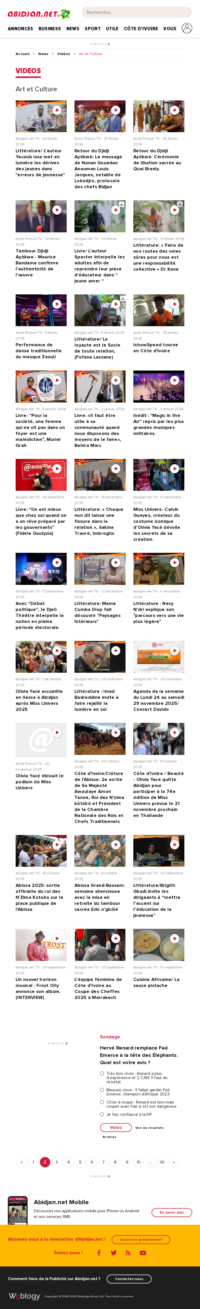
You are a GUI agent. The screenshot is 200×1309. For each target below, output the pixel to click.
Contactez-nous (129, 1279)
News (72, 29)
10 (139, 1162)
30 (162, 1162)
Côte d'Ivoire (141, 29)
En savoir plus (172, 1212)
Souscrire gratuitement (141, 1239)
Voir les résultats (149, 1128)
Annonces (20, 29)
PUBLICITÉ (99, 44)
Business (50, 29)
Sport (93, 29)
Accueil (22, 54)
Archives (110, 1137)
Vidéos (63, 54)
